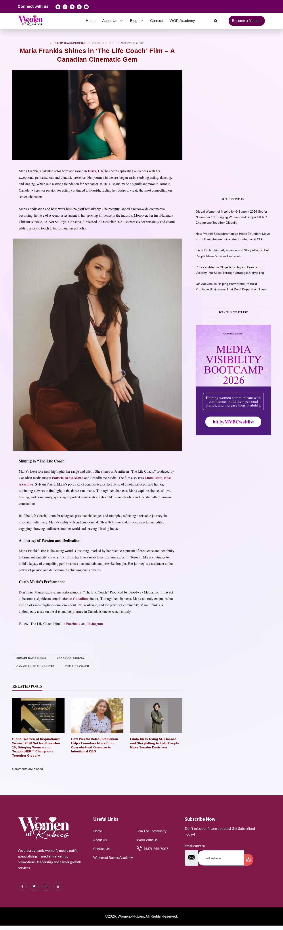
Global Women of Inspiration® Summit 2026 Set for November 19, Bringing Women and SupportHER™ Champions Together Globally (36, 747)
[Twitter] (34, 886)
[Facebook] (57, 6)
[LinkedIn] (46, 886)
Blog (133, 21)
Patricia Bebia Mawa (67, 477)
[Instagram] (65, 6)
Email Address (196, 846)
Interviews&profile (70, 43)
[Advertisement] (239, 72)
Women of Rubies (132, 43)
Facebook (73, 623)
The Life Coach (77, 666)
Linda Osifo (153, 477)
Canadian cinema (70, 658)
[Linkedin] (72, 6)
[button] (113, 21)
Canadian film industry (35, 666)
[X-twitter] (79, 6)
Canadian (80, 598)
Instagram (95, 623)
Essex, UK (95, 170)
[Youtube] (86, 6)
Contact (156, 21)
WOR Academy (182, 21)
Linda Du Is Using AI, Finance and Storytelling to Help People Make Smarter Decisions (154, 743)
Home (91, 21)
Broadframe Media (31, 658)
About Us (109, 21)
